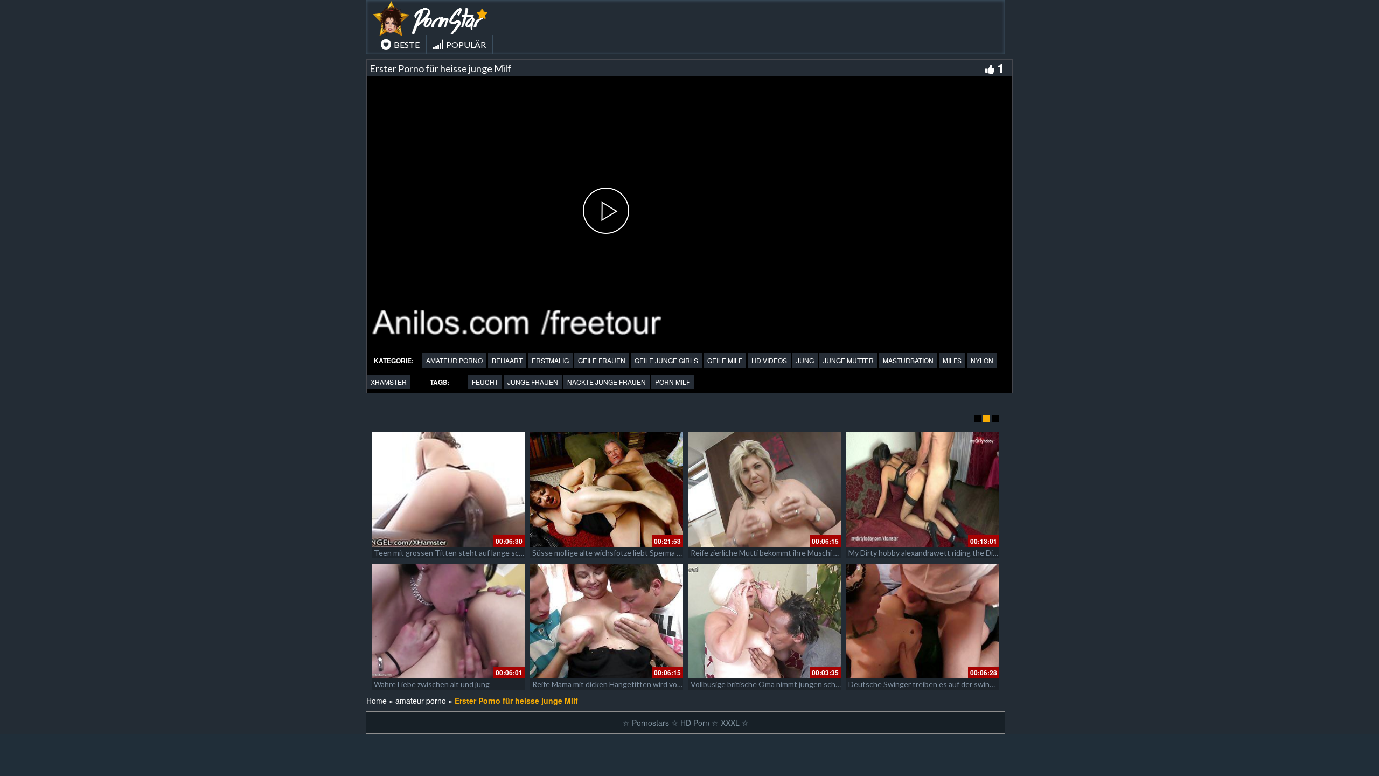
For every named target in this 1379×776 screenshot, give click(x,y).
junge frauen (532, 381)
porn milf (672, 381)
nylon (982, 360)
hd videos (769, 360)
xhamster (389, 381)
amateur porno (454, 360)
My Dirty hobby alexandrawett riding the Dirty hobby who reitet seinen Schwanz (983, 552)
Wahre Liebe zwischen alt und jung (432, 684)
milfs (952, 360)
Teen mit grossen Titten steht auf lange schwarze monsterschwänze (490, 552)
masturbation (908, 360)
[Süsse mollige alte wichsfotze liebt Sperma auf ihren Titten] (606, 489)
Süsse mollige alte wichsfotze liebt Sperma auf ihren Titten (631, 552)
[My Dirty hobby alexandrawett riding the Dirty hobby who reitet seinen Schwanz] (922, 489)
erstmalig (550, 360)
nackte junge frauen (606, 381)
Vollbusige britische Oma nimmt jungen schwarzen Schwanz (791, 684)
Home (376, 700)
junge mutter (848, 360)
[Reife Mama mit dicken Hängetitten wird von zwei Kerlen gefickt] (606, 621)
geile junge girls (666, 360)
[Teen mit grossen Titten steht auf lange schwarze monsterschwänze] (448, 489)
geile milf (724, 360)
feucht (485, 381)
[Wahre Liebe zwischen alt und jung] (448, 621)
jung (805, 360)
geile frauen (601, 360)
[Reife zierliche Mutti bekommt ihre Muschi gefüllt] (764, 489)
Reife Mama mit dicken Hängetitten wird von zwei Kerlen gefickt (640, 684)
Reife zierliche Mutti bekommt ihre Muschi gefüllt (773, 552)
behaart (507, 360)
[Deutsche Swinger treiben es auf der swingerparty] (922, 621)
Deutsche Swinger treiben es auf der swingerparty (933, 684)
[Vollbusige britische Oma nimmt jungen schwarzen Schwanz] (764, 621)
